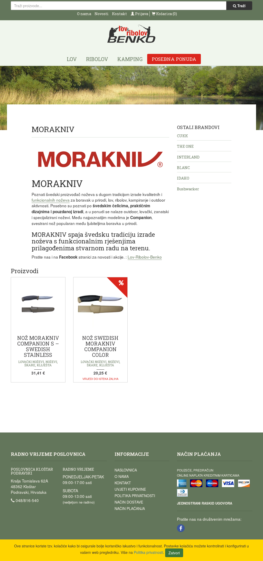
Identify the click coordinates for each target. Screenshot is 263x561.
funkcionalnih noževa (51, 200)
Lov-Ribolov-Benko (145, 257)
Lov (72, 59)
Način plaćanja (130, 508)
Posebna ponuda (174, 59)
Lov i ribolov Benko (131, 34)
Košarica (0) (166, 13)
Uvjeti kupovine (130, 489)
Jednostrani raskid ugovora (204, 503)
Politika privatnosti (135, 495)
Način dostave (129, 502)
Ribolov (97, 59)
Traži (241, 5)
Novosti (102, 13)
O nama (84, 13)
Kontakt (119, 13)
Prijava (141, 13)
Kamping (130, 59)
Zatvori (174, 552)
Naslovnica (126, 470)
